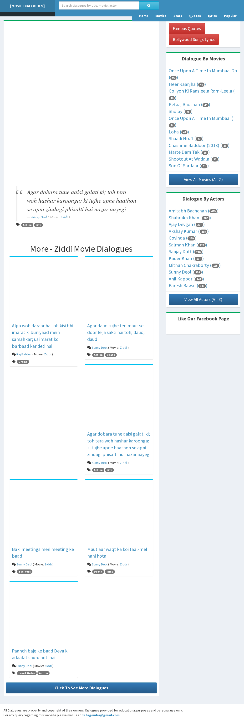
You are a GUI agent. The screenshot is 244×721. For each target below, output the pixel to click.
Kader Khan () (186, 258)
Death (111, 355)
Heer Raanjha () (187, 84)
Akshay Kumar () (189, 231)
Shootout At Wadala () (194, 159)
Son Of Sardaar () (189, 165)
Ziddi (64, 217)
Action (27, 225)
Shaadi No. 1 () (186, 138)
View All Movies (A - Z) (203, 179)
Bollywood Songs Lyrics (194, 39)
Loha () (179, 132)
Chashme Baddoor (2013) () (199, 145)
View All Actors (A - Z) (203, 299)
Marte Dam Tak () (189, 152)
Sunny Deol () (186, 272)
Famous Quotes (187, 28)
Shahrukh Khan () (190, 218)
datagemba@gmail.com (100, 715)
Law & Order (27, 673)
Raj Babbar (24, 354)
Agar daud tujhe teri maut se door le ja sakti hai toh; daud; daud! (116, 332)
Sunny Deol (39, 217)
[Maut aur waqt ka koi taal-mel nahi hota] (119, 514)
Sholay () (181, 111)
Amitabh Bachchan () (194, 211)
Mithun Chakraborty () (195, 265)
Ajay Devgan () (187, 224)
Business (25, 571)
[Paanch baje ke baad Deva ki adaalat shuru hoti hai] (43, 615)
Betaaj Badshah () (189, 104)
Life (38, 225)
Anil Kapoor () (186, 279)
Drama (23, 361)
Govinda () (183, 238)
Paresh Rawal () (188, 285)
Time (109, 571)
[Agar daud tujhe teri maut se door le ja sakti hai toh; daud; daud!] (119, 290)
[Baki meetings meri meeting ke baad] (43, 514)
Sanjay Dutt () (186, 251)
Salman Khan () (188, 245)
